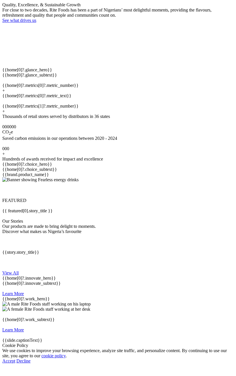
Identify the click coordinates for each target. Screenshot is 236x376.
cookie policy (53, 355)
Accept (8, 360)
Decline (23, 360)
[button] (118, 190)
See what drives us (19, 20)
